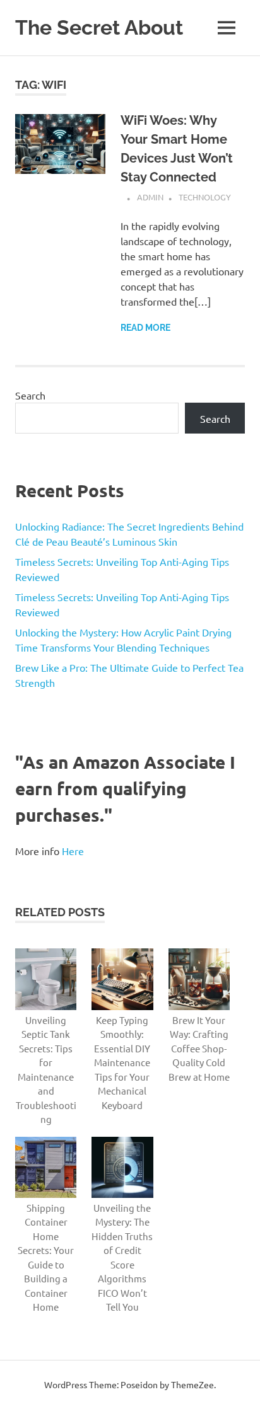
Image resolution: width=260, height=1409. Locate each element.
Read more (145, 328)
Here (73, 850)
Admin (150, 197)
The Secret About (99, 27)
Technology (205, 197)
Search (30, 395)
